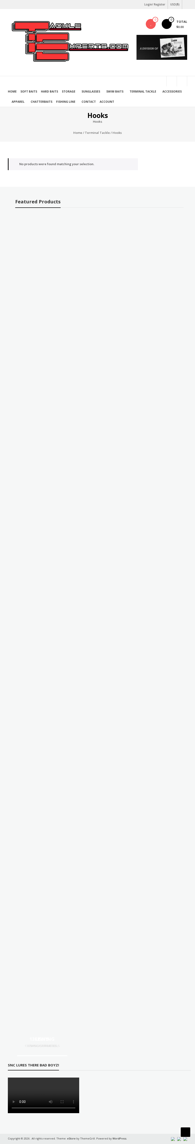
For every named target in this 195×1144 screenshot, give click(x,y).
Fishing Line (65, 102)
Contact (89, 102)
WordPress (119, 1138)
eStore (71, 1138)
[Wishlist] (150, 24)
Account (107, 102)
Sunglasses (91, 91)
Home (12, 91)
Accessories (172, 91)
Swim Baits (114, 91)
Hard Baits (49, 91)
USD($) (175, 4)
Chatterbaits (41, 102)
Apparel (18, 102)
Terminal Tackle (143, 91)
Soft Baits (28, 91)
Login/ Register (154, 4)
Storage (68, 91)
